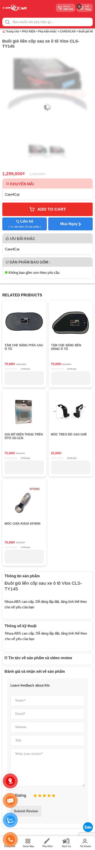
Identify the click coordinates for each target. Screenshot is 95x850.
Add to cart (51, 209)
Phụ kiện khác (47, 31)
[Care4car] (16, 7)
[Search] (7, 22)
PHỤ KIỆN (28, 31)
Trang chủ (12, 31)
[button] (7, 22)
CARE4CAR (68, 31)
